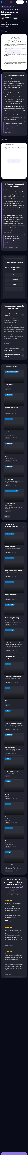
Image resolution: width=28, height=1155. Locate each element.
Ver (14, 52)
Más (6, 516)
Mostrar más (4, 26)
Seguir (15, 18)
